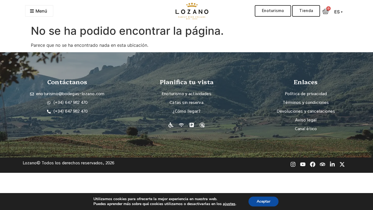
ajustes (229, 204)
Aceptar (263, 201)
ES (338, 11)
